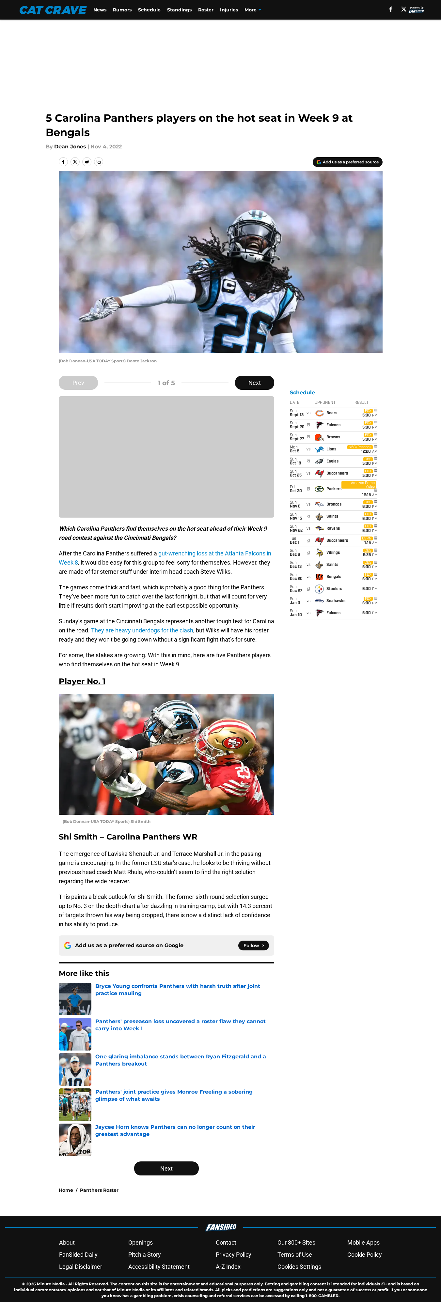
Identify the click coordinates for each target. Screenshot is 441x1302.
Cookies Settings (299, 1266)
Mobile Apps (363, 1242)
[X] (403, 9)
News (99, 10)
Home (66, 1190)
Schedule (149, 10)
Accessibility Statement (159, 1266)
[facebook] (390, 9)
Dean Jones (70, 147)
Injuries (229, 10)
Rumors (122, 10)
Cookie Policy (364, 1254)
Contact (226, 1242)
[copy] (98, 161)
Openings (140, 1242)
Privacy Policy (233, 1254)
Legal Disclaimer (80, 1266)
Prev (78, 382)
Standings (179, 10)
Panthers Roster (99, 1190)
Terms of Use (294, 1254)
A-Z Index (228, 1266)
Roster (205, 10)
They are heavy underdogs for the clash (142, 630)
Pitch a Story (144, 1254)
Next (254, 382)
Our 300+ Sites (296, 1242)
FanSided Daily (78, 1254)
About (67, 1242)
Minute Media (51, 1283)
